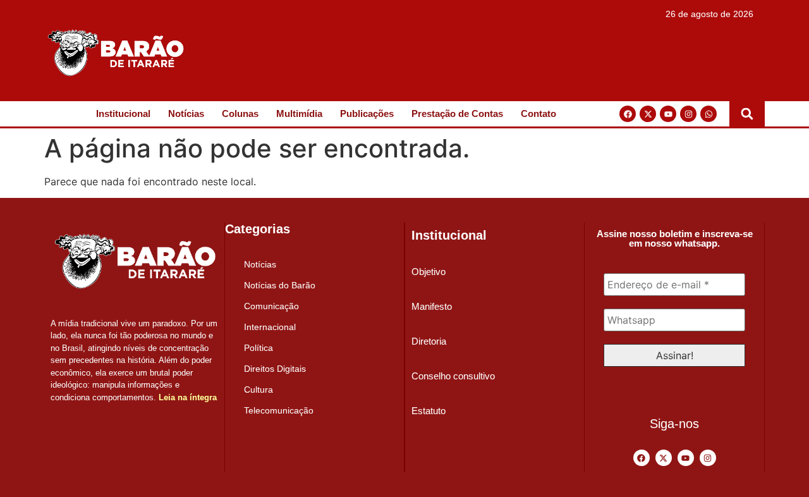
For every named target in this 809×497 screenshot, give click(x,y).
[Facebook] (627, 114)
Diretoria (428, 341)
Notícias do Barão (279, 285)
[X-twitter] (648, 114)
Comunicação (271, 306)
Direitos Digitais (275, 369)
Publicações (367, 113)
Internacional (270, 327)
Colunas (240, 113)
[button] (747, 113)
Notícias (186, 113)
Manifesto (431, 306)
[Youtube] (668, 114)
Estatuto (428, 410)
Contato (538, 113)
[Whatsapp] (708, 114)
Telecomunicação (278, 410)
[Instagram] (688, 114)
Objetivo (428, 271)
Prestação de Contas (457, 113)
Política (258, 348)
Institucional (123, 113)
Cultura (258, 389)
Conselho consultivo (453, 376)
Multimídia (299, 113)
